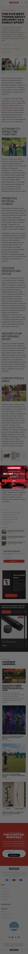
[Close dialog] (27, 466)
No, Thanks (14, 484)
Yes (14, 481)
